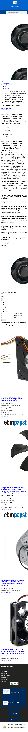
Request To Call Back (6, 85)
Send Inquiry (6, 83)
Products (7, 88)
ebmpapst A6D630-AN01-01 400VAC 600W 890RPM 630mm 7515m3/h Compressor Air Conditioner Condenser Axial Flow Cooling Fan (14, 490)
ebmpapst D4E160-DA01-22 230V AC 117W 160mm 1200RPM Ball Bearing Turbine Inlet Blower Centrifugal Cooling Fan (12, 582)
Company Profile (6, 675)
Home (6, 86)
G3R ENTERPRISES (15, 7)
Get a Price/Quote (6, 108)
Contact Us (4, 679)
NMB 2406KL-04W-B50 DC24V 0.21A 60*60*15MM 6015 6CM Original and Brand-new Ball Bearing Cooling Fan (12, 651)
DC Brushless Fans (9, 90)
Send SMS (15, 713)
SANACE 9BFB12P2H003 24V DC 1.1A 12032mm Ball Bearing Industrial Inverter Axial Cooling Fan (12, 398)
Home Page (4, 673)
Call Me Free (15, 719)
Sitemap (4, 681)
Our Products (5, 677)
